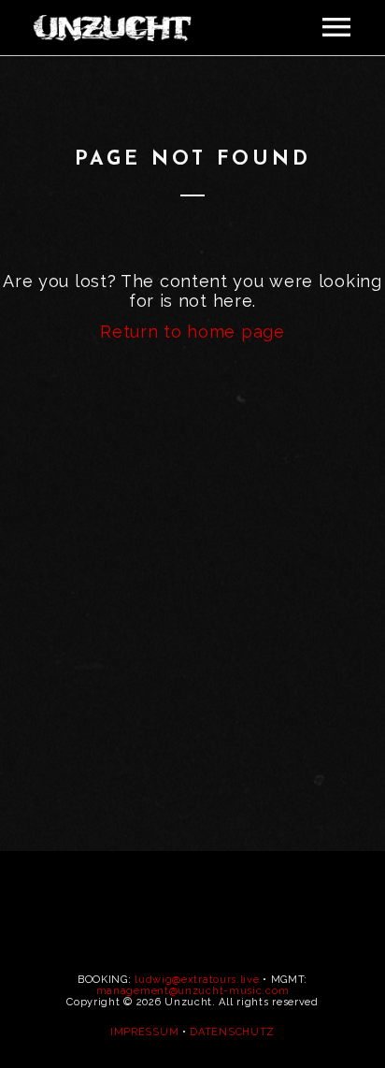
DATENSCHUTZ (232, 1032)
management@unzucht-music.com (193, 991)
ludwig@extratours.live (197, 980)
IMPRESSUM (144, 1032)
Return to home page (192, 331)
